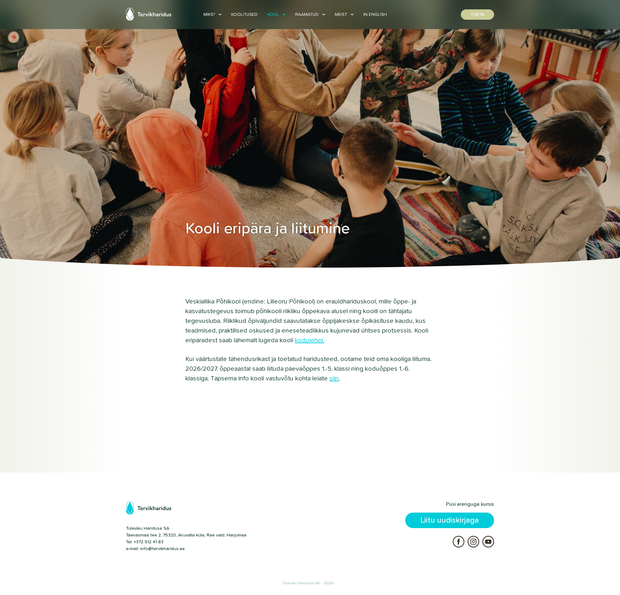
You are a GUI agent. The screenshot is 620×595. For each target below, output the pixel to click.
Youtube (488, 541)
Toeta (477, 14)
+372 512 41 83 (148, 542)
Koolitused (244, 14)
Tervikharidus (149, 14)
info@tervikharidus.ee (162, 549)
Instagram (473, 541)
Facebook (458, 541)
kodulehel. (309, 340)
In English (375, 14)
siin (334, 378)
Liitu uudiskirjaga (449, 520)
